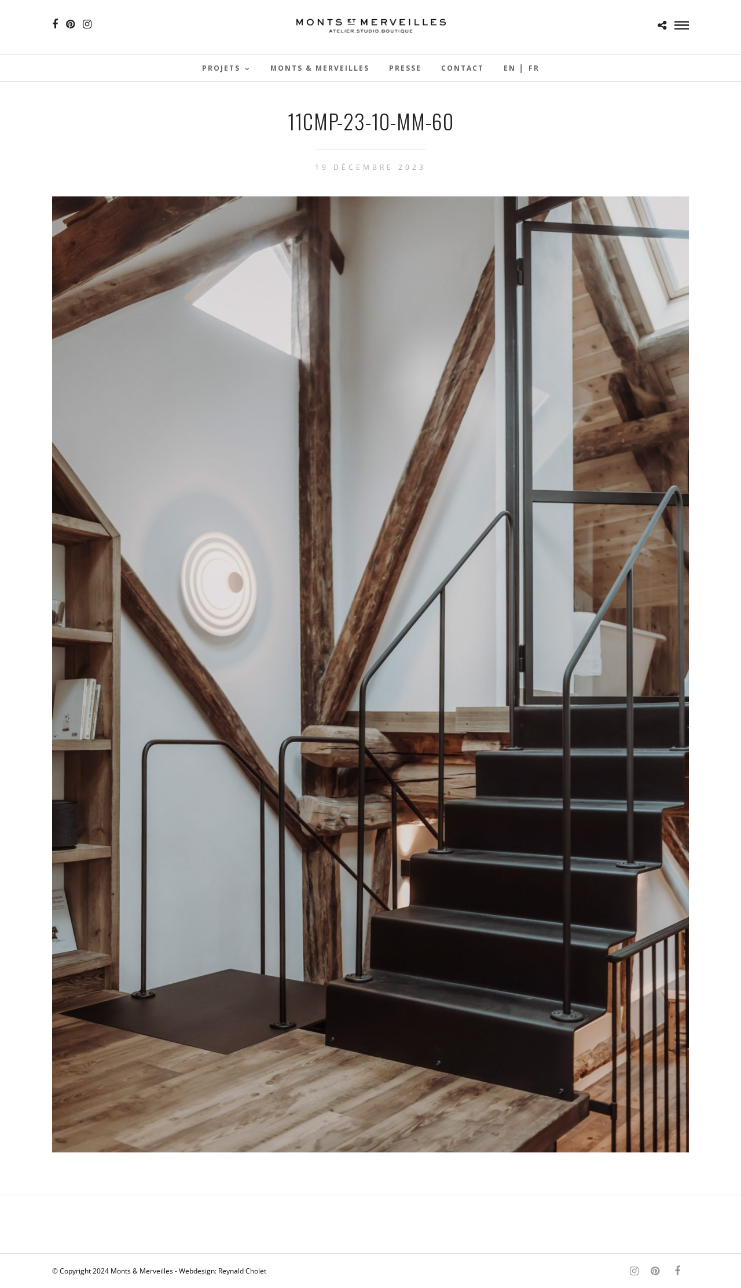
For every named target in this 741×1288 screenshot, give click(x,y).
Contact (462, 68)
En (510, 68)
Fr (534, 68)
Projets (221, 68)
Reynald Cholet (242, 1271)
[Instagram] (87, 24)
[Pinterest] (70, 24)
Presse (405, 68)
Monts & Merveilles (319, 68)
